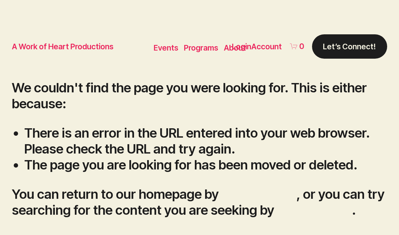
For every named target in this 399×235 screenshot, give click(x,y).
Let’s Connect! (349, 46)
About (235, 47)
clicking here (259, 194)
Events (166, 47)
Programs (201, 47)
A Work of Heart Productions (62, 46)
